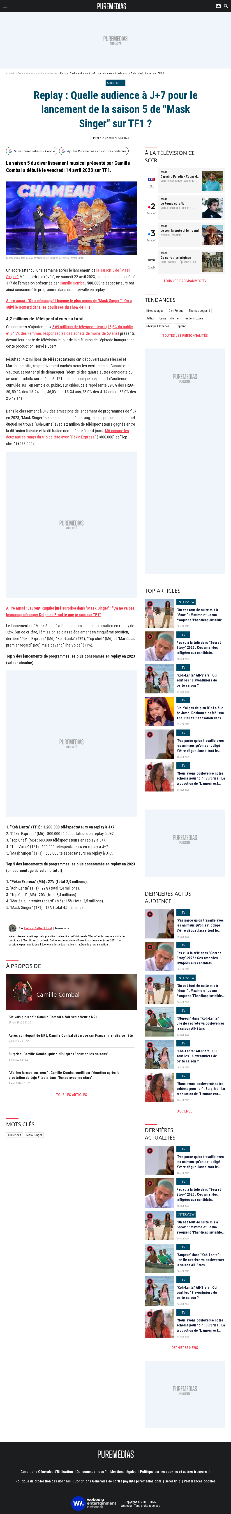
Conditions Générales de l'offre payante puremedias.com (117, 1481)
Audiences (14, 1135)
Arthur (150, 318)
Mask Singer (34, 1135)
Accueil (10, 73)
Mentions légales (123, 1472)
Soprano (181, 326)
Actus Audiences (47, 73)
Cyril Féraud (176, 310)
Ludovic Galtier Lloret (38, 928)
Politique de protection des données (43, 1481)
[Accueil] (111, 6)
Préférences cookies (200, 1481)
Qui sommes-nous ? (91, 1472)
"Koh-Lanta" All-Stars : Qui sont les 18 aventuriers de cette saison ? (196, 680)
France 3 (152, 240)
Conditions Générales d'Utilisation (47, 1472)
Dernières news (26, 73)
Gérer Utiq (172, 1481)
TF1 (151, 186)
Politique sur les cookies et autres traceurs (173, 1472)
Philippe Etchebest (158, 326)
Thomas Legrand (199, 310)
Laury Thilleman (169, 318)
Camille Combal (72, 283)
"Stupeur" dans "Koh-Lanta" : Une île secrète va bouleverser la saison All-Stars (200, 1023)
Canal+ (151, 267)
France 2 (152, 213)
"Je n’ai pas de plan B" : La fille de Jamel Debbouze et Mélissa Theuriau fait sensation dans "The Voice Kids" (200, 715)
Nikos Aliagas (155, 310)
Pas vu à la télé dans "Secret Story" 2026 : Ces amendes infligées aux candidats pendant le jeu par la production (198, 652)
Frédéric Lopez (194, 318)
